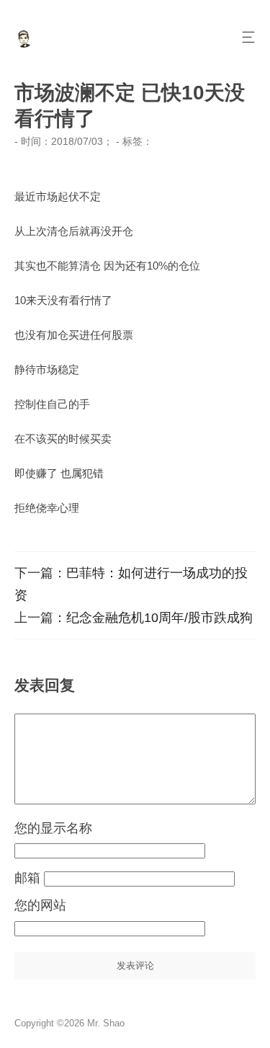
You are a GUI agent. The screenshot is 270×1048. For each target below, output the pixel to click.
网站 (53, 905)
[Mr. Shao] (23, 43)
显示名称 (66, 828)
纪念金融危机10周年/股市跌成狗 (159, 617)
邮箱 (29, 878)
